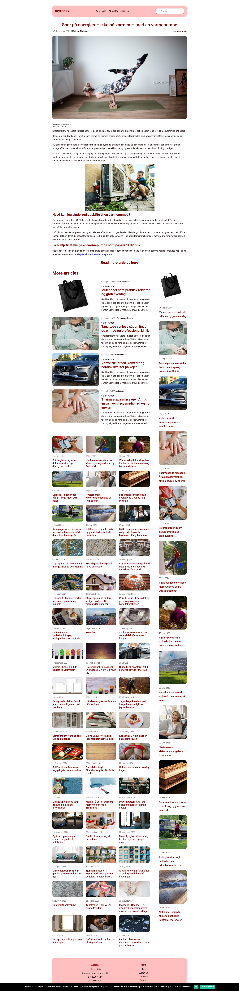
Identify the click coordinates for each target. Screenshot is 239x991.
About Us (113, 11)
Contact (143, 980)
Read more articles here (119, 263)
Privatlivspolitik (208, 987)
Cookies (144, 976)
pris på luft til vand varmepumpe (96, 254)
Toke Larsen (118, 391)
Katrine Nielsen (80, 31)
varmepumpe (180, 31)
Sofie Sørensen (123, 281)
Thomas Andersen (125, 318)
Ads (98, 11)
